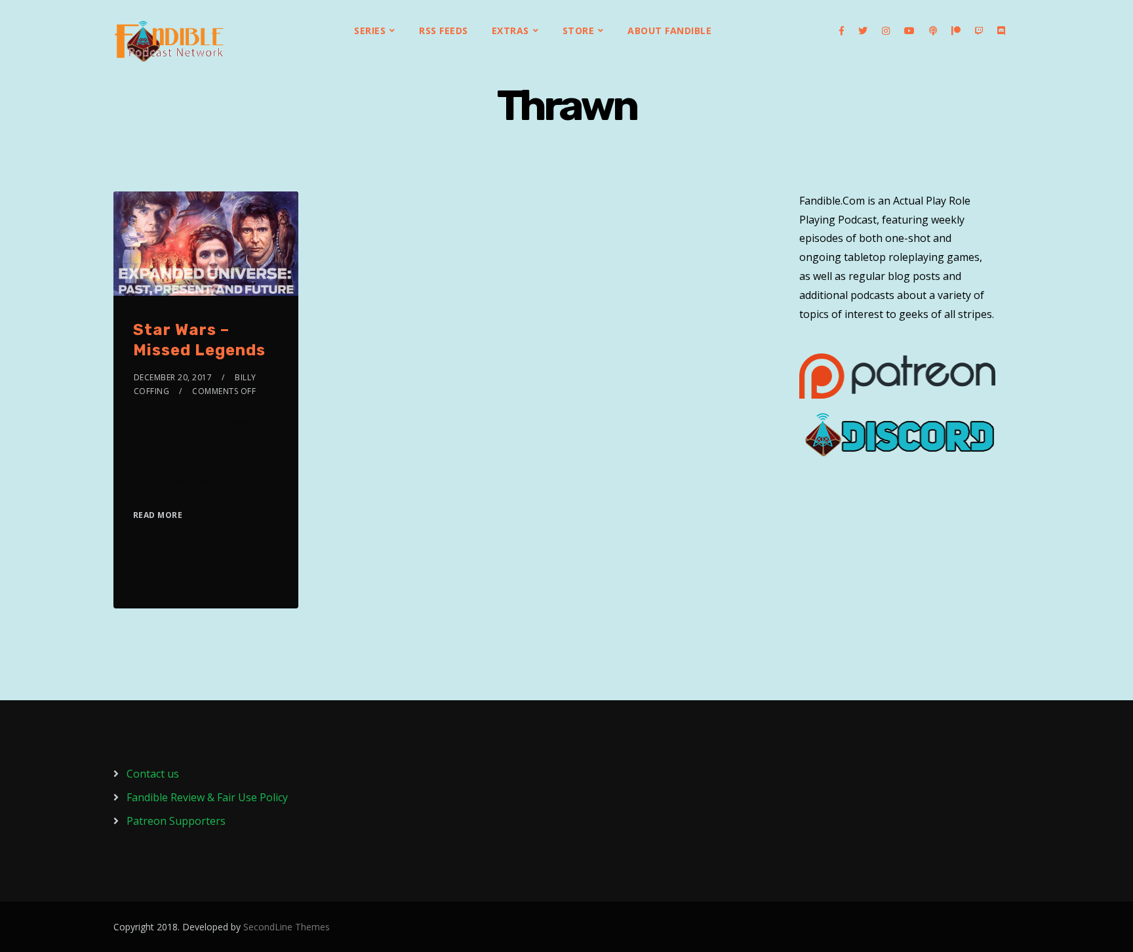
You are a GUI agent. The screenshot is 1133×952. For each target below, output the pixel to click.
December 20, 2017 (173, 377)
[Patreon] (956, 31)
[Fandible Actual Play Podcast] (169, 41)
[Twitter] (863, 31)
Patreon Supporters (176, 821)
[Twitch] (979, 31)
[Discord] (1001, 31)
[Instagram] (886, 31)
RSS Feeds (443, 30)
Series (370, 30)
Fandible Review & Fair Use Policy (207, 797)
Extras (510, 30)
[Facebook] (841, 31)
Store (579, 30)
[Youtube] (909, 31)
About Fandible (669, 30)
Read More (158, 515)
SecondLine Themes (286, 927)
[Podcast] (933, 31)
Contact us (153, 773)
